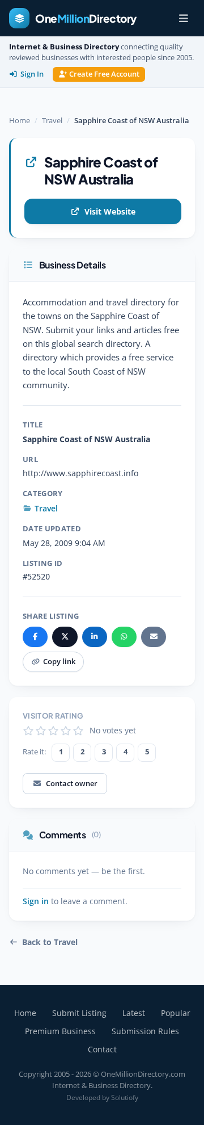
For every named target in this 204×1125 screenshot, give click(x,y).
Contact (102, 1049)
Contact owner (71, 783)
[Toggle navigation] (183, 18)
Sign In (32, 74)
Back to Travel (50, 942)
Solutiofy (124, 1097)
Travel (52, 120)
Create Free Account (104, 74)
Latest (133, 1013)
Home (19, 120)
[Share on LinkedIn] (94, 637)
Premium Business (60, 1031)
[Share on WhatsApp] (124, 637)
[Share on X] (64, 637)
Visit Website (109, 211)
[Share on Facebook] (35, 637)
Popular (175, 1013)
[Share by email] (153, 637)
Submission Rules (145, 1031)
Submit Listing (79, 1013)
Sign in (36, 901)
